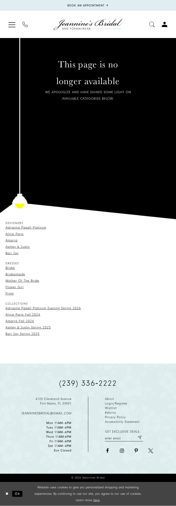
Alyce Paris (15, 234)
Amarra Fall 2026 (20, 321)
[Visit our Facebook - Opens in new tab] (107, 450)
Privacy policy (115, 417)
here (96, 500)
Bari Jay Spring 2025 (23, 334)
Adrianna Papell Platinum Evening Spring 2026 (43, 308)
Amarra (11, 240)
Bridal (10, 268)
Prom (10, 293)
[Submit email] (139, 437)
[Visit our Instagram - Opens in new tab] (121, 450)
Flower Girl (15, 287)
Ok (17, 493)
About (109, 399)
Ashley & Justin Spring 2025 (28, 327)
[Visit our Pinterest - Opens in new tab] (136, 450)
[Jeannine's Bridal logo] (88, 24)
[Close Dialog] (7, 494)
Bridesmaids (15, 274)
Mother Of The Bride (22, 281)
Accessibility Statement (122, 422)
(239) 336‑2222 (88, 383)
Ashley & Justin (18, 247)
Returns (110, 413)
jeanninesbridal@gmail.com (47, 413)
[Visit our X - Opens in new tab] (150, 450)
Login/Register (116, 403)
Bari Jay (12, 253)
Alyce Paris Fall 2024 (23, 315)
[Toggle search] (152, 24)
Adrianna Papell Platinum (26, 228)
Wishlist (111, 408)
